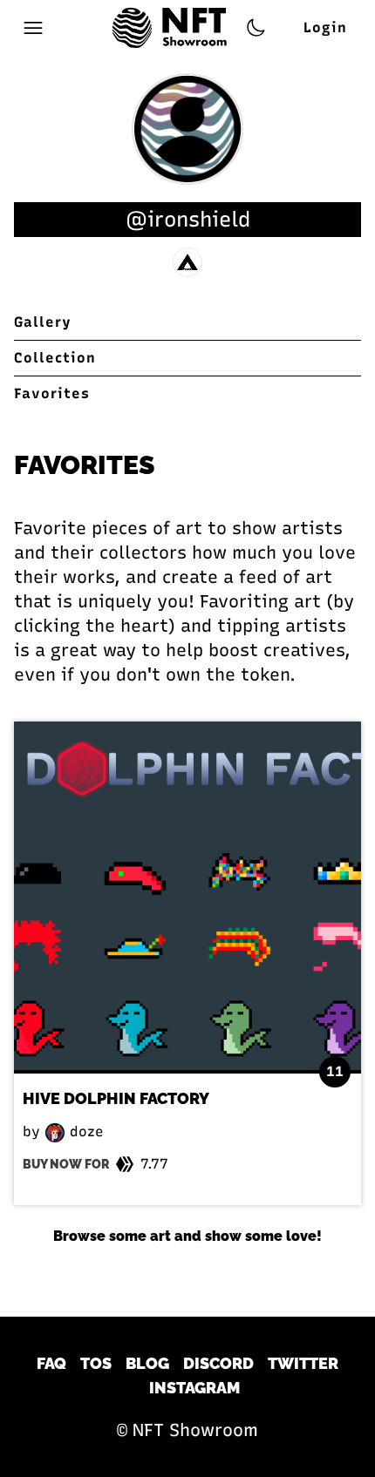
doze (84, 1131)
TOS (96, 1363)
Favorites (52, 393)
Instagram (194, 1388)
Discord (218, 1363)
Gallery (43, 322)
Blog (147, 1363)
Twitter (303, 1363)
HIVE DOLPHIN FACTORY (116, 1098)
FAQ (51, 1363)
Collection (55, 357)
